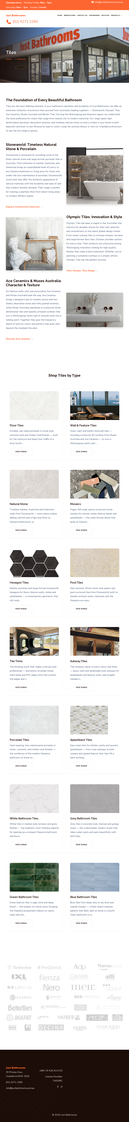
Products (115, 15)
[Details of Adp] (79, 967)
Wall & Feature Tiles (83, 425)
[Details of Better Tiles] (20, 1007)
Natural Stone (19, 504)
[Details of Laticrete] (12, 1028)
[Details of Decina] (51, 1027)
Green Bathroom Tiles (24, 897)
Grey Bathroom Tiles (83, 818)
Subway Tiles (78, 661)
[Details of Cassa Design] (80, 1028)
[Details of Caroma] (20, 997)
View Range (21, 451)
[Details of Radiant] (112, 987)
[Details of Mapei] (19, 1017)
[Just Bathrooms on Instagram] (62, 1087)
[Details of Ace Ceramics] (86, 996)
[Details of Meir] (83, 987)
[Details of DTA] (53, 1006)
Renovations (69, 15)
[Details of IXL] (19, 977)
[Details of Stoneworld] (53, 997)
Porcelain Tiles (19, 739)
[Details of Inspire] (79, 977)
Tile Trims (16, 661)
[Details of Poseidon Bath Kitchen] (108, 1027)
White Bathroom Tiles (24, 818)
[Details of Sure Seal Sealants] (28, 1028)
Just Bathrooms (15, 15)
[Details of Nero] (51, 987)
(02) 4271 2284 (25, 21)
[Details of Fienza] (49, 977)
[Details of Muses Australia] (69, 1017)
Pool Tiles (76, 582)
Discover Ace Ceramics (18, 338)
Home (59, 15)
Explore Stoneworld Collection (23, 206)
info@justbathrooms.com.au (108, 2)
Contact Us (82, 15)
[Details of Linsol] (19, 987)
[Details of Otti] (109, 977)
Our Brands (94, 15)
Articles (105, 15)
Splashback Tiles (81, 739)
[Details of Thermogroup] (109, 967)
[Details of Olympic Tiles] (114, 997)
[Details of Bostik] (44, 1017)
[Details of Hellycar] (80, 1007)
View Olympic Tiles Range (80, 270)
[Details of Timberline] (19, 967)
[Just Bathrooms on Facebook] (58, 1087)
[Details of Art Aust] (108, 1007)
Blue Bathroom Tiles (83, 897)
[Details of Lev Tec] (97, 1017)
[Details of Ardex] (117, 1017)
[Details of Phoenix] (49, 967)
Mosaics (75, 504)
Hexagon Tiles (19, 582)
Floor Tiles (17, 425)
